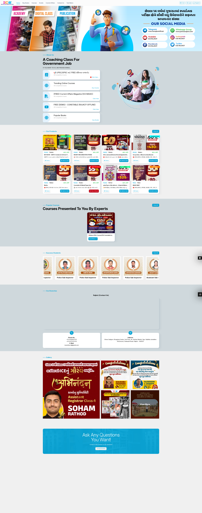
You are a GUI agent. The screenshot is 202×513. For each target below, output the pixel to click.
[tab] (18, 2)
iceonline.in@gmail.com (72, 345)
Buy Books (95, 120)
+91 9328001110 (72, 339)
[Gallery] (101, 28)
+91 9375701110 (72, 341)
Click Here (96, 98)
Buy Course (95, 88)
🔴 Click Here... (94, 77)
